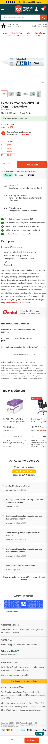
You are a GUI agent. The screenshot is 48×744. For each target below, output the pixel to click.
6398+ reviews (28, 475)
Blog (30, 703)
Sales (3, 645)
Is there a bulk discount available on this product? (18, 330)
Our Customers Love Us (24, 460)
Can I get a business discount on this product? (17, 339)
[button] (2, 9)
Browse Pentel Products (28, 313)
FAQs (15, 629)
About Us (5, 703)
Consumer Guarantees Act (30, 710)
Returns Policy (7, 706)
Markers (29, 33)
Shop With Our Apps (9, 710)
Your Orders (6, 629)
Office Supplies (16, 33)
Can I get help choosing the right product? (19, 347)
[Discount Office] (24, 9)
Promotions (6, 632)
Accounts (21, 645)
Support (11, 645)
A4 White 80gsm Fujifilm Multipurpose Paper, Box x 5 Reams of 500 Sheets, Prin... (14, 420)
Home (4, 33)
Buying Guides (37, 629)
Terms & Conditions (38, 706)
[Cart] (43, 9)
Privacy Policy (40, 703)
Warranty (16, 632)
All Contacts (32, 645)
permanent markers (12, 302)
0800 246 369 (10, 651)
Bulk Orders (24, 629)
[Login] (36, 9)
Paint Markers (40, 33)
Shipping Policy (21, 706)
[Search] (43, 17)
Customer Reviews (18, 703)
